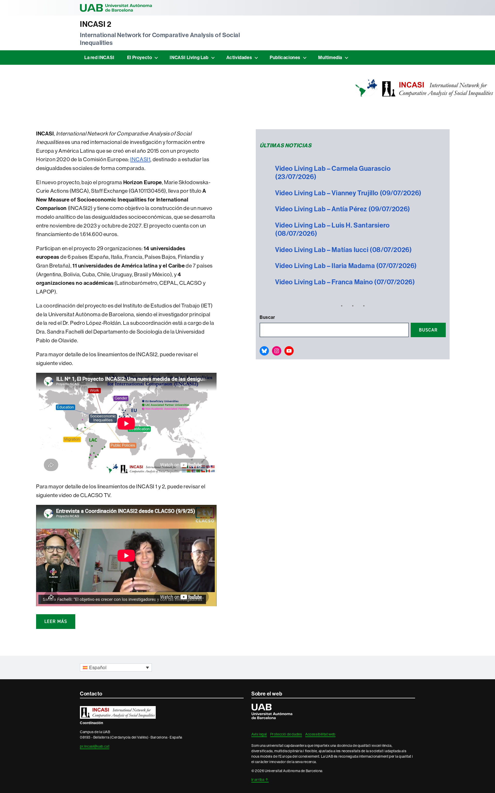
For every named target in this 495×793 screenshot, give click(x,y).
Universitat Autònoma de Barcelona (116, 7)
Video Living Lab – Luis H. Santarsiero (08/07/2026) (332, 229)
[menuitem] (116, 667)
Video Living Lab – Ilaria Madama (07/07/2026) (346, 266)
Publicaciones (285, 57)
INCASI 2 (95, 24)
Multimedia (330, 57)
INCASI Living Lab (189, 57)
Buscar (267, 317)
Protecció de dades (286, 734)
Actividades (239, 57)
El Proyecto (139, 57)
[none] (116, 667)
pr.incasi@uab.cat (94, 746)
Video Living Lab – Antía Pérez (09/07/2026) (342, 209)
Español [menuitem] (97, 667)
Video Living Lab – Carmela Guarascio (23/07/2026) (333, 172)
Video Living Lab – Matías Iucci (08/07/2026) (343, 250)
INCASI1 (140, 159)
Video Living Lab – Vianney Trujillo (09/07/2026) (348, 193)
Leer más (55, 621)
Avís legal (259, 734)
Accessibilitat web (320, 734)
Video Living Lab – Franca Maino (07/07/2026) (345, 282)
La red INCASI (99, 57)
